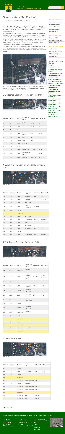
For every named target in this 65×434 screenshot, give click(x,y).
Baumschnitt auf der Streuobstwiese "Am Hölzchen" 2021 (55, 75)
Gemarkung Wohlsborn (55, 51)
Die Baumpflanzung (55, 79)
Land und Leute (53, 49)
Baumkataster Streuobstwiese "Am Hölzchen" (54, 91)
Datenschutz (37, 429)
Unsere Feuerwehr (54, 29)
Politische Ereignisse (55, 53)
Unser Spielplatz (53, 38)
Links (35, 426)
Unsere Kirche (53, 56)
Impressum (37, 427)
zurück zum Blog (7, 407)
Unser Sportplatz (54, 42)
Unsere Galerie (53, 31)
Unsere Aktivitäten (54, 24)
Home (35, 422)
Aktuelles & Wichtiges (55, 22)
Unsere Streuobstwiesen (56, 40)
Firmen (36, 424)
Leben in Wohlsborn (54, 26)
